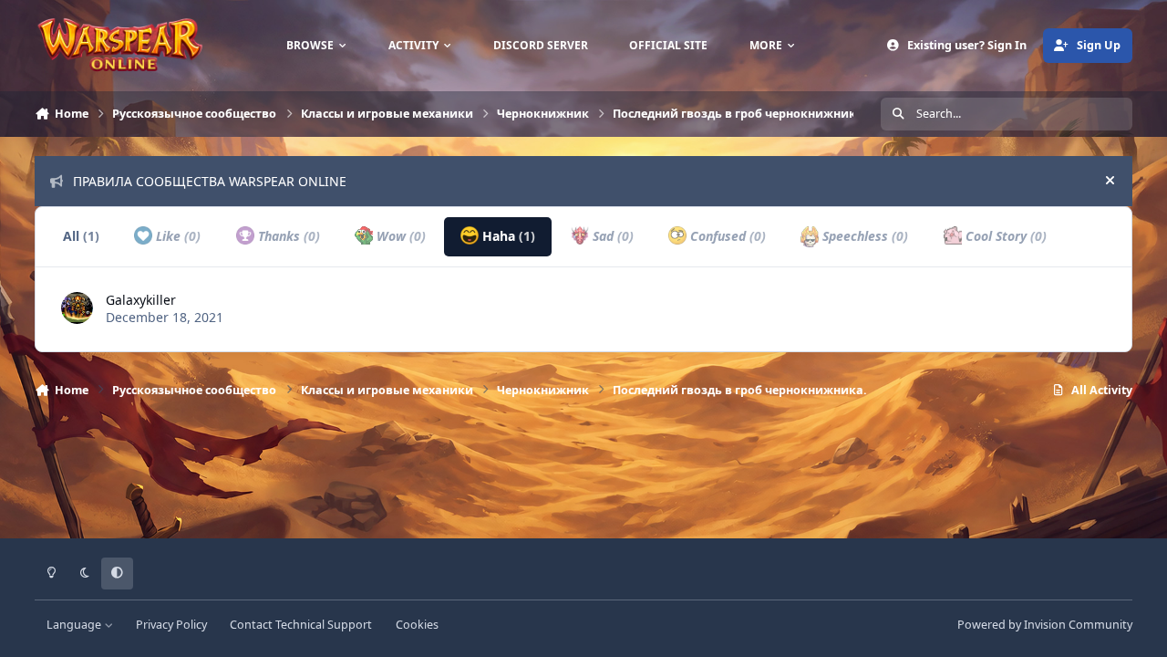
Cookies (417, 624)
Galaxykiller (141, 299)
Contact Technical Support (301, 624)
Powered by (1044, 624)
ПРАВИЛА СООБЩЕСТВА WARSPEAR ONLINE (209, 181)
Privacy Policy (171, 624)
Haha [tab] (507, 236)
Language (75, 624)
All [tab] (81, 236)
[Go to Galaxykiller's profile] (77, 308)
